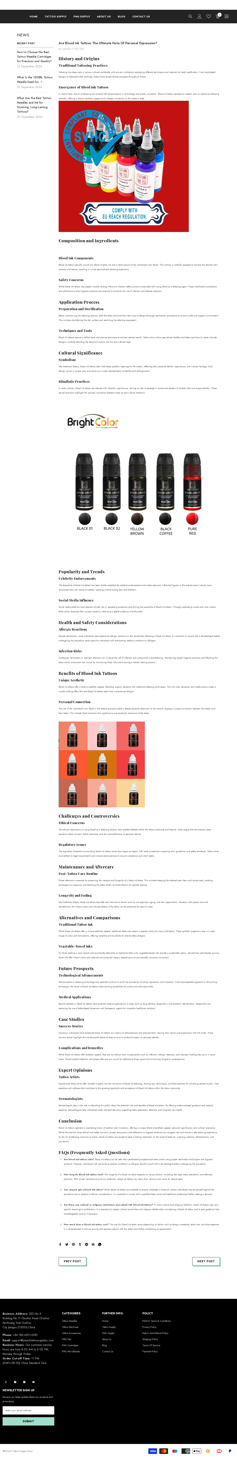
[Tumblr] (80, 1244)
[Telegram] (86, 1244)
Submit (28, 1421)
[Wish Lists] (208, 16)
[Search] (190, 16)
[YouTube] (33, 1382)
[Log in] (199, 16)
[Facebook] (60, 1244)
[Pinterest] (73, 1244)
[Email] (93, 1244)
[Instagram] (15, 1382)
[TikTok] (24, 1382)
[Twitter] (66, 1244)
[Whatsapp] (99, 1244)
